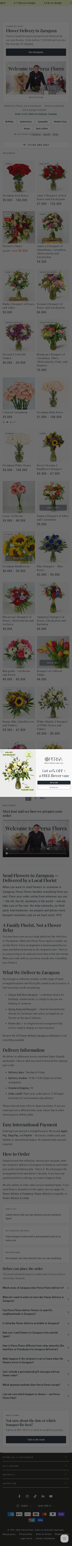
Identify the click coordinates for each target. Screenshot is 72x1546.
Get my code (54, 782)
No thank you (54, 787)
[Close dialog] (2, 751)
